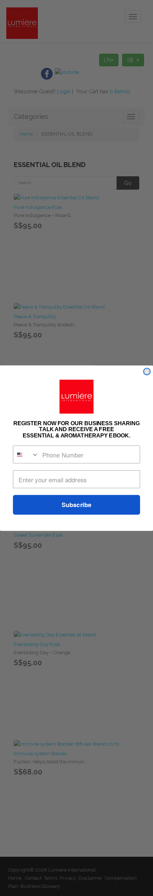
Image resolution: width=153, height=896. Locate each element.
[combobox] (26, 454)
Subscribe (76, 504)
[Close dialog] (146, 371)
